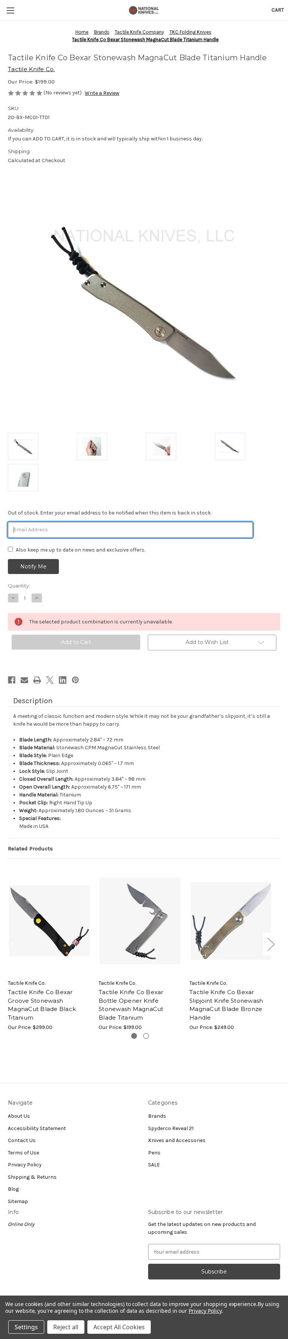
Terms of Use (23, 1153)
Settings (26, 1327)
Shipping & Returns (32, 1177)
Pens (154, 1153)
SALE (154, 1165)
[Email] (24, 680)
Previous (9, 943)
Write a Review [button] (102, 93)
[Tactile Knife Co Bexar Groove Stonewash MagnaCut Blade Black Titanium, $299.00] (49, 921)
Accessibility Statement (37, 1128)
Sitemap (18, 1201)
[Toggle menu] (10, 10)
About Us (19, 1116)
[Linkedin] (62, 680)
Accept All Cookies (119, 1327)
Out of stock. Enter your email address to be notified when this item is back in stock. (110, 513)
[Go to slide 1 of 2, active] (134, 1036)
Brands (157, 1116)
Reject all (65, 1327)
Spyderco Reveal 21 (171, 1128)
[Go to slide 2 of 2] (146, 1036)
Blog (13, 1189)
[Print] (37, 680)
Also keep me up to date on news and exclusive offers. (80, 550)
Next (270, 943)
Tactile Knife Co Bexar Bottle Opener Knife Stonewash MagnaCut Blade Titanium (131, 1005)
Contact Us (22, 1140)
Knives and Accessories (177, 1140)
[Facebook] (11, 680)
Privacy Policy (25, 1165)
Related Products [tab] (30, 848)
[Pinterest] (75, 680)
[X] (50, 680)
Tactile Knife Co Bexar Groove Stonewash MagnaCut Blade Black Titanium (42, 1005)
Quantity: (19, 586)
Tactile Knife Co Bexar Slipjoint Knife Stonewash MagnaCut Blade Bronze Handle (226, 1005)
